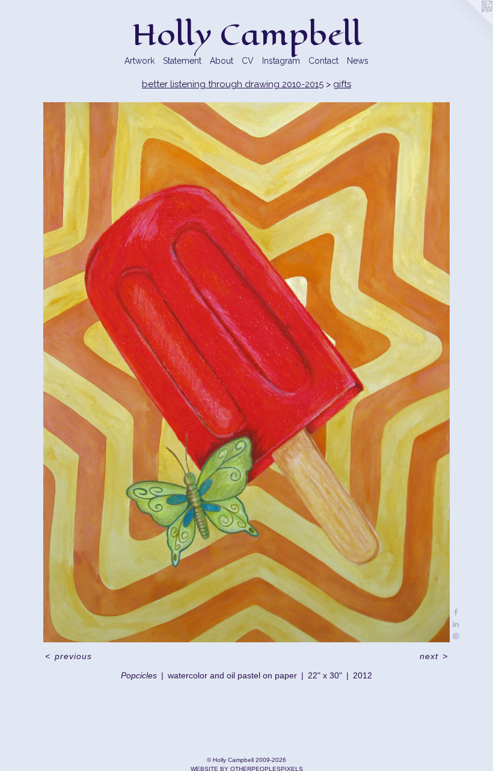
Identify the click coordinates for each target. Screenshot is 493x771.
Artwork (139, 61)
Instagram (281, 61)
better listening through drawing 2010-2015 (232, 84)
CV (248, 61)
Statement (182, 61)
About (221, 61)
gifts (342, 84)
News (358, 61)
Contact (323, 61)
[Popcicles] (246, 372)
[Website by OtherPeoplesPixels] (469, 24)
